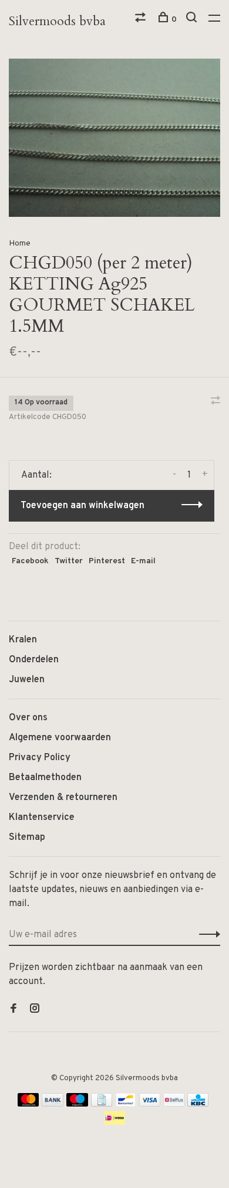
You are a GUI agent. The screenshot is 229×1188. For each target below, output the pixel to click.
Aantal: (36, 475)
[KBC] (197, 1104)
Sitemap (27, 837)
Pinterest (107, 561)
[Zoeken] (193, 20)
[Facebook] (13, 1010)
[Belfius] (173, 1104)
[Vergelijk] (142, 20)
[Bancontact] (125, 1104)
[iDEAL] (114, 1122)
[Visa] (150, 1104)
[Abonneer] (206, 935)
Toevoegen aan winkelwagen (82, 506)
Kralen (23, 640)
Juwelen (27, 680)
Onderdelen (34, 660)
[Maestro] (77, 1104)
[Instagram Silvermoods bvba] (34, 1010)
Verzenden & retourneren (63, 798)
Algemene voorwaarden (60, 738)
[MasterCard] (28, 1104)
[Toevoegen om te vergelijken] (215, 402)
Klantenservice (42, 817)
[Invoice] (101, 1104)
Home (20, 244)
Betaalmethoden (45, 778)
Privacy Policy (39, 758)
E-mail (143, 561)
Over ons (28, 718)
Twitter (69, 561)
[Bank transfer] (52, 1104)
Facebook (30, 561)
